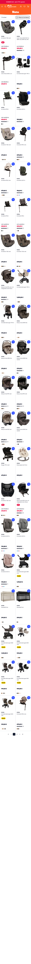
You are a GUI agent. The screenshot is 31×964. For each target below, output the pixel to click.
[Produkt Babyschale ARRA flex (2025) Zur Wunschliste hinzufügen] (28, 342)
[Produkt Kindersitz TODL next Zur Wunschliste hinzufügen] (13, 21)
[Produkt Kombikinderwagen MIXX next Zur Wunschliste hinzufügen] (28, 626)
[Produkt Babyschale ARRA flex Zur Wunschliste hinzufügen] (28, 306)
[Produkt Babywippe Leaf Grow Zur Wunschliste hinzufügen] (28, 448)
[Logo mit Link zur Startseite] (11, 6)
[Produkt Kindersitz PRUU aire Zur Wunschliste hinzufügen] (28, 128)
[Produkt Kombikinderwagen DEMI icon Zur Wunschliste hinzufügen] (28, 555)
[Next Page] (20, 734)
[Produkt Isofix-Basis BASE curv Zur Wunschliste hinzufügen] (13, 57)
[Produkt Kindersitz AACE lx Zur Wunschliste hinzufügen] (28, 92)
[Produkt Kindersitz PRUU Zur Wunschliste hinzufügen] (13, 92)
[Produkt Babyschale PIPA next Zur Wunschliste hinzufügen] (13, 377)
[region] (7, 27)
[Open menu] (2, 6)
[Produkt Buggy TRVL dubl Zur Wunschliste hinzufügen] (13, 448)
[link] (8, 734)
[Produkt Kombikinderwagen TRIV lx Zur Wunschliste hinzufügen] (28, 57)
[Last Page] (22, 734)
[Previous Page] (11, 734)
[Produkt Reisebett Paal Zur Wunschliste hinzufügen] (13, 591)
